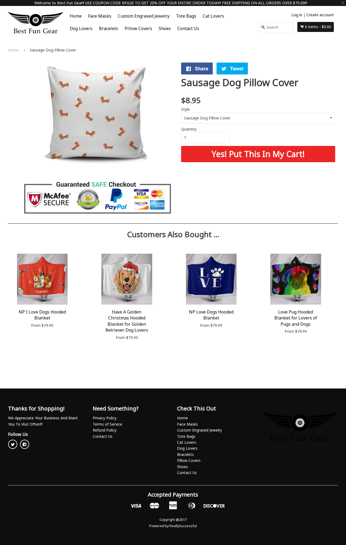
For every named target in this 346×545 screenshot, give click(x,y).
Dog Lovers (81, 28)
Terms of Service (107, 424)
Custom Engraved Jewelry (143, 16)
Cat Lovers (213, 16)
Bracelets (108, 28)
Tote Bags (186, 16)
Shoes (165, 28)
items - (318, 26)
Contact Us (188, 28)
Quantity (189, 129)
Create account (320, 14)
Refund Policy (105, 430)
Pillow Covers (138, 28)
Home (76, 16)
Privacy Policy (105, 417)
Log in (296, 14)
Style (185, 109)
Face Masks (99, 16)
